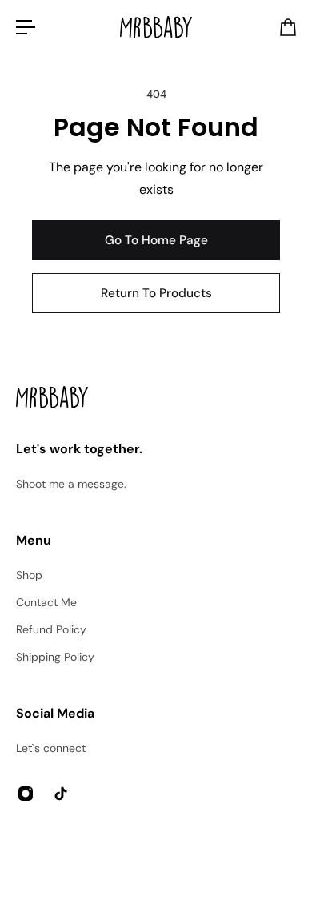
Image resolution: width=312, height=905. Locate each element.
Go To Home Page (156, 240)
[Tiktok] (60, 793)
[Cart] (287, 27)
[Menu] (26, 27)
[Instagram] (25, 793)
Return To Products (156, 293)
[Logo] (156, 27)
